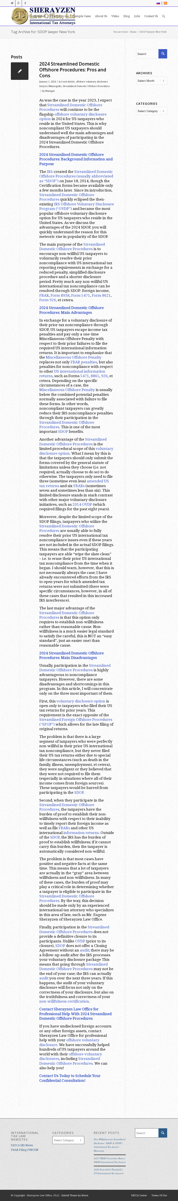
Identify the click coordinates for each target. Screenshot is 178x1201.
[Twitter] (12, 3)
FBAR (44, 295)
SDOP (63, 431)
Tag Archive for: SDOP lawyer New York (43, 31)
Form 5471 (80, 295)
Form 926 (47, 300)
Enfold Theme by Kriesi (74, 1195)
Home (133, 32)
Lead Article (68, 81)
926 (104, 376)
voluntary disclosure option (80, 701)
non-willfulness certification (64, 1001)
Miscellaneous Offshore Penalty (73, 357)
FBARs (79, 486)
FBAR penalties (84, 362)
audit (84, 950)
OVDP (80, 941)
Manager (50, 91)
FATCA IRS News (22, 1145)
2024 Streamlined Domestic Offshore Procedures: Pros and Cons (72, 70)
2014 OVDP (82, 504)
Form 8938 (60, 295)
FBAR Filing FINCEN (24, 1149)
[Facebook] (25, 3)
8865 (95, 376)
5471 (84, 376)
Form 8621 (101, 295)
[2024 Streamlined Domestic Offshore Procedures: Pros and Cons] (19, 71)
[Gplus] (18, 3)
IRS (50, 171)
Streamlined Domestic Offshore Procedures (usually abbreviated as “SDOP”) (76, 176)
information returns (81, 833)
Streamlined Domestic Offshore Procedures (86, 86)
